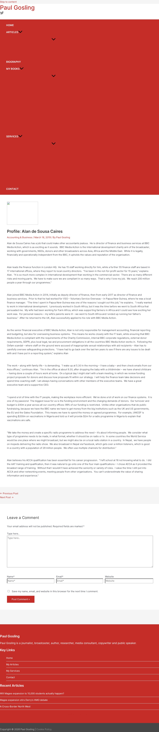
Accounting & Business (19, 237)
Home (9, 657)
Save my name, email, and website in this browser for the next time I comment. (55, 591)
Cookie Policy (43, 729)
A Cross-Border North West (15, 706)
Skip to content (8, 1)
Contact (10, 677)
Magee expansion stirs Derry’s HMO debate (24, 699)
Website (109, 576)
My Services (13, 670)
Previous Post (9, 493)
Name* (11, 576)
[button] (20, 32)
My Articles (12, 664)
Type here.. (13, 533)
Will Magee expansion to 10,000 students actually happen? (32, 693)
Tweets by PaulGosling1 (79, 713)
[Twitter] (2, 13)
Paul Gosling (17, 7)
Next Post (7, 497)
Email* (59, 576)
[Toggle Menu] (53, 39)
